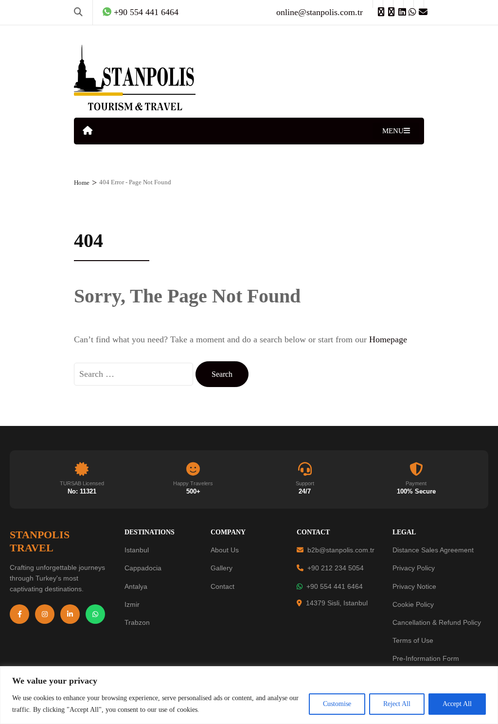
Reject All (396, 703)
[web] (378, 4)
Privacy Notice (414, 586)
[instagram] (388, 4)
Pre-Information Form (425, 658)
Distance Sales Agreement (433, 550)
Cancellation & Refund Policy (436, 622)
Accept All (457, 703)
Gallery (221, 568)
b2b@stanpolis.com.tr (340, 550)
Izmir (132, 604)
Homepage (388, 339)
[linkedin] (398, 4)
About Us (225, 550)
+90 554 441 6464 (334, 586)
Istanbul (136, 550)
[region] (249, 695)
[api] (408, 4)
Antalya (135, 586)
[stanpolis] (419, 4)
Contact (222, 586)
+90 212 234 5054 (335, 568)
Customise (337, 703)
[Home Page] (87, 131)
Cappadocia (142, 568)
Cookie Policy (413, 604)
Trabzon (137, 622)
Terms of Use (412, 640)
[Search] (78, 12)
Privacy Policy (413, 568)
